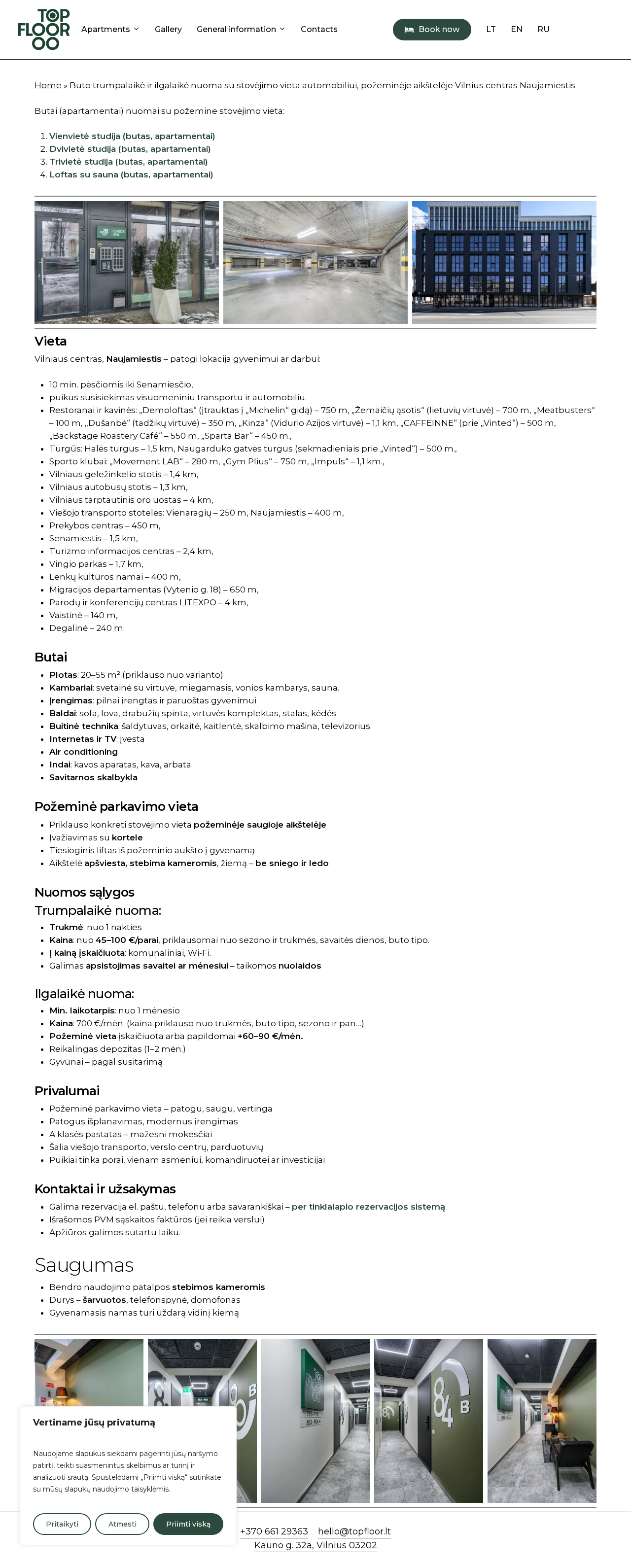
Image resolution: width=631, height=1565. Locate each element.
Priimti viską (188, 1524)
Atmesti (122, 1524)
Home (48, 85)
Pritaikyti (62, 1524)
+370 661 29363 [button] (274, 1531)
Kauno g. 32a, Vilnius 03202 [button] (315, 1545)
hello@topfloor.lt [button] (354, 1531)
